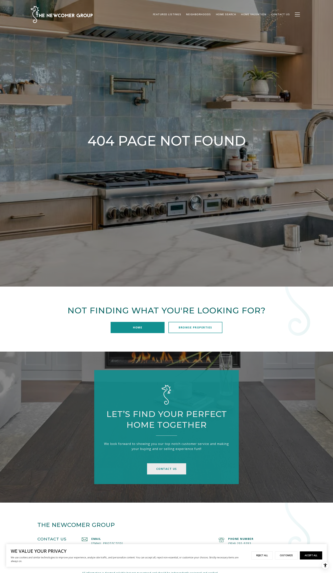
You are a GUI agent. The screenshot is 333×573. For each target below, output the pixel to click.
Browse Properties (195, 327)
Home (137, 327)
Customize (286, 555)
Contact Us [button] (166, 469)
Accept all (311, 555)
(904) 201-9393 (239, 543)
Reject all (262, 555)
